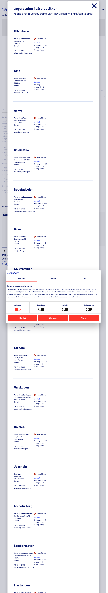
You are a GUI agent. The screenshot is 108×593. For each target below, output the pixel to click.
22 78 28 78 (21, 565)
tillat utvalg (53, 318)
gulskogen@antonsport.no (23, 409)
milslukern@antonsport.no (23, 53)
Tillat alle (84, 318)
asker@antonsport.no (21, 132)
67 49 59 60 (21, 367)
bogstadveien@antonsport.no (24, 211)
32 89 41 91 (20, 407)
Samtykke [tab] (21, 278)
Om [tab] (85, 278)
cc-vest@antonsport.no (22, 330)
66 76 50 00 (21, 130)
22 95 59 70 (21, 209)
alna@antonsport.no (21, 92)
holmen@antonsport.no (22, 449)
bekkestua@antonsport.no (23, 172)
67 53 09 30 (21, 169)
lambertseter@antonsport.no (24, 567)
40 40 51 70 (21, 248)
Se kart (16, 46)
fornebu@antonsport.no (22, 369)
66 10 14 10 (20, 446)
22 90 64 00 (21, 90)
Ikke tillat (22, 318)
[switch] (41, 309)
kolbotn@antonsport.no (22, 528)
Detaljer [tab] (53, 278)
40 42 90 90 (21, 486)
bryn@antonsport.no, (21, 251)
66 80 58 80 (21, 525)
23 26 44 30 (21, 50)
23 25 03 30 (21, 328)
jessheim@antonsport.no (22, 488)
